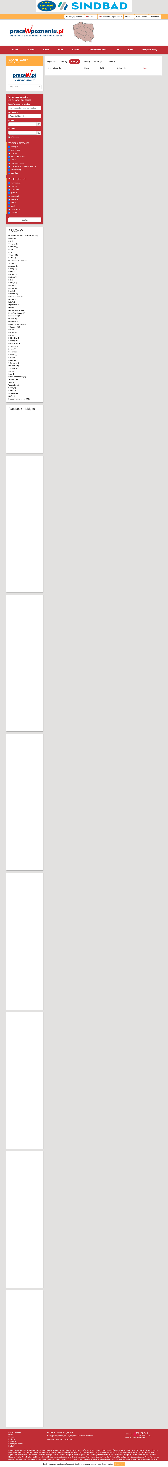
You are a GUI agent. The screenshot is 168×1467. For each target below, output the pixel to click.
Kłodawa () (12, 277)
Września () (13, 393)
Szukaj (25, 220)
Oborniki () (12, 319)
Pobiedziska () (14, 338)
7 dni (86, 61)
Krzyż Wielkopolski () (16, 296)
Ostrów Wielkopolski (97, 50)
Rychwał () (12, 355)
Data (145, 68)
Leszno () (12, 299)
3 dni (74, 61)
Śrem (130, 50)
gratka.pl (14, 193)
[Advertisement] (123, 32)
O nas (129, 17)
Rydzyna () (12, 357)
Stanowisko (53, 68)
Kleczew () (12, 274)
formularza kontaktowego (65, 1439)
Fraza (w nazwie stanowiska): (19, 104)
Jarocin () (12, 263)
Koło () (11, 280)
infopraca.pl (15, 199)
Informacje (142, 17)
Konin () (12, 283)
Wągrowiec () (13, 385)
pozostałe (14, 173)
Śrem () (11, 374)
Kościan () (12, 288)
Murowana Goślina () (16, 310)
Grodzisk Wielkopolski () (17, 261)
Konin (60, 50)
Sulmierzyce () (14, 363)
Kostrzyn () (12, 285)
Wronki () (12, 391)
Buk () (11, 241)
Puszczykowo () (14, 344)
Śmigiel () (12, 371)
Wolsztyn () (13, 388)
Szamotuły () (13, 368)
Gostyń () (12, 258)
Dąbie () (11, 249)
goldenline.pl (15, 189)
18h (64, 61)
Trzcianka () (13, 380)
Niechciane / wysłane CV (111, 17)
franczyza (14, 147)
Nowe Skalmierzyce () (16, 313)
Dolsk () (11, 252)
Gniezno (31, 50)
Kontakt (156, 17)
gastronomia (15, 150)
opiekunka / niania (17, 163)
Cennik (11, 1437)
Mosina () (12, 308)
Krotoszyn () (13, 294)
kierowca (14, 160)
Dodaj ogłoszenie (74, 17)
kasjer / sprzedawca (18, 157)
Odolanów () (13, 321)
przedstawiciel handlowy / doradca (23, 166)
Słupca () (12, 360)
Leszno (75, 50)
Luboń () (11, 302)
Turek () (11, 382)
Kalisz (46, 50)
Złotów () (11, 396)
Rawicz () (12, 349)
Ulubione (92, 17)
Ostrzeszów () (14, 327)
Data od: (11, 120)
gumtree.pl (15, 196)
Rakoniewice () (14, 346)
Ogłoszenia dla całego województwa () (23, 236)
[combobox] (24, 86)
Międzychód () (13, 305)
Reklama (11, 1439)
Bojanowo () (13, 238)
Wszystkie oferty (149, 50)
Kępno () (11, 272)
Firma (86, 68)
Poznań (14, 50)
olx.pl (13, 206)
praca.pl (14, 186)
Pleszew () (12, 332)
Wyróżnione (15, 137)
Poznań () (13, 341)
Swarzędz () (13, 366)
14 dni (98, 61)
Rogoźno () (12, 352)
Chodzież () (13, 244)
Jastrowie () (13, 266)
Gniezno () (13, 255)
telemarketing (16, 170)
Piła (117, 50)
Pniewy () (12, 335)
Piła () (11, 330)
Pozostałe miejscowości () (19, 399)
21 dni (110, 61)
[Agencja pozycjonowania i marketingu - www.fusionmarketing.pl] (142, 1434)
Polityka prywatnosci (15, 1444)
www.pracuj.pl (16, 183)
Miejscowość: (13, 112)
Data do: (11, 129)
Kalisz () (12, 269)
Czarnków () (13, 247)
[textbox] (24, 86)
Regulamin (12, 1441)
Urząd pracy (15, 209)
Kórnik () (11, 291)
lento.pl (13, 203)
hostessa (14, 153)
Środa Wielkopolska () (17, 377)
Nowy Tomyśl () (14, 316)
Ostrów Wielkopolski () (17, 324)
